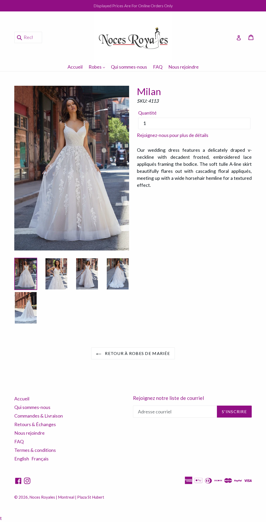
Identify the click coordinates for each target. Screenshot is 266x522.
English (21, 458)
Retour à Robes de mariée (137, 353)
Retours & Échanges (35, 424)
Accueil (75, 67)
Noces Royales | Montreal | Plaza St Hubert (66, 497)
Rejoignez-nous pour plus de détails (172, 135)
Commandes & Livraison (38, 416)
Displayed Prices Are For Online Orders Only (133, 5)
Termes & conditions (35, 450)
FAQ (157, 67)
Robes (98, 67)
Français (40, 458)
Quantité (147, 113)
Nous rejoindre (183, 67)
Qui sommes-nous (129, 67)
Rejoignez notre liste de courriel (168, 398)
